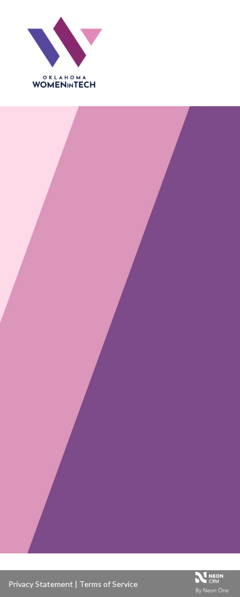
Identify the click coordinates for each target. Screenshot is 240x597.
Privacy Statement (40, 584)
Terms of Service (108, 584)
